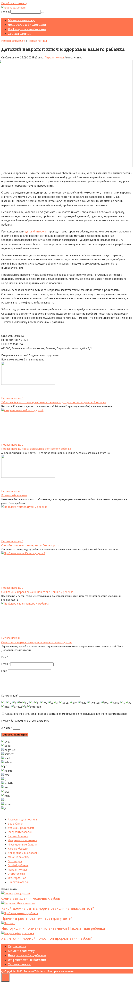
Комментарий (9, 695)
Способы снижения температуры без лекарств (30, 545)
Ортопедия (15, 861)
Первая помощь (38, 41)
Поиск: (5, 11)
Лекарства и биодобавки (27, 25)
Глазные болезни (18, 836)
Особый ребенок (18, 865)
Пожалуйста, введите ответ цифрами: (25, 720)
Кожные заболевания (14, 495)
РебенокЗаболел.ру (13, 41)
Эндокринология (18, 882)
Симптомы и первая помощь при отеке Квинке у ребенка (37, 592)
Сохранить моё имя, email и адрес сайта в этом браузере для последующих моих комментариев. (66, 714)
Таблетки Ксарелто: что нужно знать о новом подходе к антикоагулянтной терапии (53, 402)
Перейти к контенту (14, 3)
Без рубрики (15, 823)
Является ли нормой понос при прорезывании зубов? (46, 938)
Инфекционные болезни (27, 29)
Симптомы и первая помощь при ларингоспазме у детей (36, 642)
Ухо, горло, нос (17, 878)
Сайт (4, 671)
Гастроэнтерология (20, 832)
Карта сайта (17, 946)
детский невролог (36, 231)
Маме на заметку (21, 20)
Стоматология (19, 34)
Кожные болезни (18, 848)
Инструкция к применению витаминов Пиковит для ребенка (53, 928)
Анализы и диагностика (22, 819)
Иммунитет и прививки (22, 840)
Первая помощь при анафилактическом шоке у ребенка (36, 448)
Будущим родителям (21, 828)
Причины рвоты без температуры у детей (37, 918)
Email (5, 664)
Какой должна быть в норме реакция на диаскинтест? (47, 908)
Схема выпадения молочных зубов (30, 898)
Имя (4, 657)
